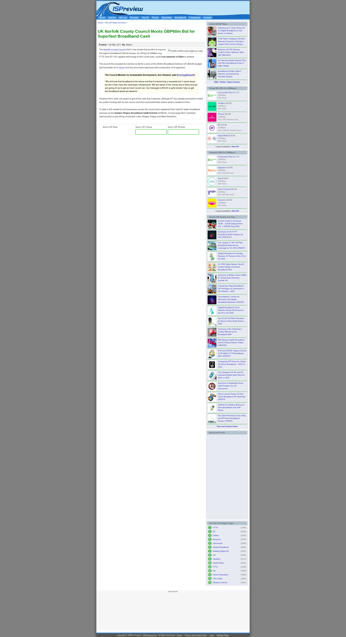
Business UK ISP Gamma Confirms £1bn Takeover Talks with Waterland (231, 52)
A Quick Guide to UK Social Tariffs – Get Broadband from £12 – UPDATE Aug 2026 (230, 223)
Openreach (218, 543)
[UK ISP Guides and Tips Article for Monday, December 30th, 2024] (212, 379)
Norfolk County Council (115, 49)
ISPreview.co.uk (150, 635)
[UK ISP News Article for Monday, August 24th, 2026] (212, 35)
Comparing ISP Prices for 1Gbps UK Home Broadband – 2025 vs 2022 (232, 364)
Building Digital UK (221, 551)
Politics (216, 535)
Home (102, 18)
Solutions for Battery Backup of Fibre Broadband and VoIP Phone (231, 407)
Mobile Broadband (221, 547)
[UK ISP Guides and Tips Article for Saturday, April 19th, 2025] (212, 368)
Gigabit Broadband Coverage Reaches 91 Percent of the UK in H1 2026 (232, 256)
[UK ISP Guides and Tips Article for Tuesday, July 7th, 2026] (212, 260)
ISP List (123, 18)
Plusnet (221, 114)
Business (217, 539)
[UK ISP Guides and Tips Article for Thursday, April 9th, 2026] (212, 282)
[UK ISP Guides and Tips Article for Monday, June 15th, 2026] (212, 271)
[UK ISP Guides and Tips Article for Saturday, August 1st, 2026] (212, 249)
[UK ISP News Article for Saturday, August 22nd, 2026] (212, 46)
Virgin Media (223, 135)
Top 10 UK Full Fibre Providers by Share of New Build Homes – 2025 (231, 321)
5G (214, 571)
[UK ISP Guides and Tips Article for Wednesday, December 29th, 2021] (212, 412)
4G (214, 555)
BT (219, 125)
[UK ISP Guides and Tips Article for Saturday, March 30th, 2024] (212, 422)
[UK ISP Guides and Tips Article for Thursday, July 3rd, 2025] (212, 325)
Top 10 (145, 18)
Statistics (217, 559)
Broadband (180, 18)
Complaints (194, 18)
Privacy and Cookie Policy (196, 635)
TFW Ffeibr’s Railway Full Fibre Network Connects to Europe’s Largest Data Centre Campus (231, 41)
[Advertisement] (199, 8)
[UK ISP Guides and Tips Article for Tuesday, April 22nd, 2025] (212, 336)
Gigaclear (222, 167)
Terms (179, 635)
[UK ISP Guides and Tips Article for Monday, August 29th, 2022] (212, 228)
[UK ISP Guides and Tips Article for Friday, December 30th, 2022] (212, 390)
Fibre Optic (217, 578)
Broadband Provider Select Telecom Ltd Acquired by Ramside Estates (229, 74)
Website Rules (223, 635)
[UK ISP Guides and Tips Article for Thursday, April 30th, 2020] (212, 239)
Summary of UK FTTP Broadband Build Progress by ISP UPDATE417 (230, 234)
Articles (112, 18)
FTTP (215, 527)
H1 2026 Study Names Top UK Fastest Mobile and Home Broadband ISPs (231, 267)
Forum (155, 18)
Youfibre (221, 103)
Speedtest (167, 18)
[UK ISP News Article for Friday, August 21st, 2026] (212, 67)
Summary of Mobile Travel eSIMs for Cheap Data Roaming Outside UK (232, 278)
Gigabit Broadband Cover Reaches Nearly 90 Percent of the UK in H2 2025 (231, 310)
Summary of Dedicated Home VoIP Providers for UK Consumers (230, 386)
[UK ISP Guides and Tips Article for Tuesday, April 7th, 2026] (212, 293)
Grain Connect (224, 189)
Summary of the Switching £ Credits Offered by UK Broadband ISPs (230, 331)
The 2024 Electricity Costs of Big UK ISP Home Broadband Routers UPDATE (232, 418)
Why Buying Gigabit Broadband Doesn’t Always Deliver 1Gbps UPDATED (231, 342)
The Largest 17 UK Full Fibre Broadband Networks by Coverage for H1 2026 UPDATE (231, 245)
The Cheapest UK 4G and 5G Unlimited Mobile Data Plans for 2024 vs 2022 (231, 375)
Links (211, 635)
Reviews (134, 18)
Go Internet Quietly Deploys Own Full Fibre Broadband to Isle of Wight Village (232, 63)
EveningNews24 (185, 74)
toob (220, 178)
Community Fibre (225, 92)
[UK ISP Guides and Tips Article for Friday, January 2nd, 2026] (212, 314)
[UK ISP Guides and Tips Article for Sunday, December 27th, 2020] (212, 347)
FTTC (215, 567)
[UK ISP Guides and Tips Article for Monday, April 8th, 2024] (212, 357)
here (122, 67)
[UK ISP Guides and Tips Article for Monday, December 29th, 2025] (212, 303)
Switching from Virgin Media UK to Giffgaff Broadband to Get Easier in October (231, 30)
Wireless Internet (220, 582)
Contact (207, 18)
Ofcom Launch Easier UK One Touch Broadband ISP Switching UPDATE (231, 396)
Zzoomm (221, 200)
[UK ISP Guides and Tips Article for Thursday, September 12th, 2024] (212, 401)
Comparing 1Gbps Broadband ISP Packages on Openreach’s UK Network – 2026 (231, 288)
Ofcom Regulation (220, 575)
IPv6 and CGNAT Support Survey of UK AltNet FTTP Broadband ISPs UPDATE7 (232, 353)
